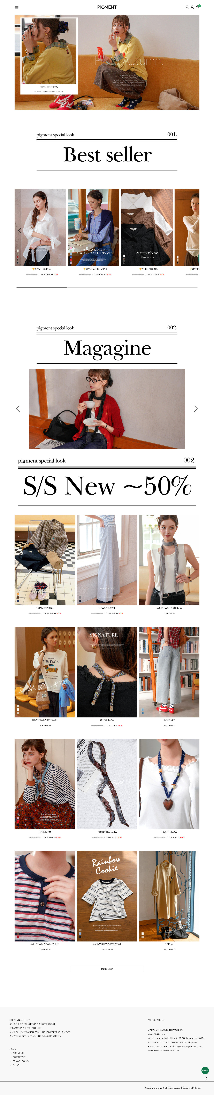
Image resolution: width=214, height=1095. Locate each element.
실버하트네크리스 (107, 720)
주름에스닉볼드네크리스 (107, 832)
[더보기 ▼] (107, 969)
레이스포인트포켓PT (107, 608)
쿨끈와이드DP (169, 720)
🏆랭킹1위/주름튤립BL (148, 269)
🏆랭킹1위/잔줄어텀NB (41, 269)
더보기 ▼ (107, 969)
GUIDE (16, 1065)
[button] (20, 230)
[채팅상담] (205, 1070)
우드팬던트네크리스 (169, 832)
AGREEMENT (19, 1057)
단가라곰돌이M (45, 832)
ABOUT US (18, 1053)
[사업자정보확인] (191, 1042)
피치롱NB (169, 944)
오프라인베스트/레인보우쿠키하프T (107, 944)
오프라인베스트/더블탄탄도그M (44, 720)
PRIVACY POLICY (21, 1061)
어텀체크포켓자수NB (44, 608)
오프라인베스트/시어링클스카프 (169, 608)
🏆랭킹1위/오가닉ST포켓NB (95, 269)
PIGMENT (107, 7)
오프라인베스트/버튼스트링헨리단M (44, 944)
